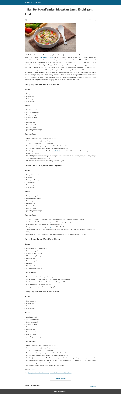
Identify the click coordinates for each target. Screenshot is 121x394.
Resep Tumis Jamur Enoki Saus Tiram (60, 373)
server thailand (56, 151)
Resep (33, 369)
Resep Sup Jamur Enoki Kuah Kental (38, 373)
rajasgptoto (50, 227)
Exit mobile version (60, 391)
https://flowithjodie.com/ (46, 57)
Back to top (93, 386)
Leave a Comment (60, 378)
